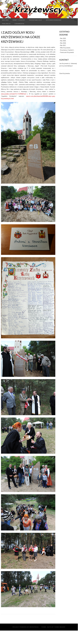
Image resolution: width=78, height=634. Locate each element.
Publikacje (6, 23)
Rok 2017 (63, 45)
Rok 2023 (5, 20)
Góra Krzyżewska (64, 73)
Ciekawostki (19, 23)
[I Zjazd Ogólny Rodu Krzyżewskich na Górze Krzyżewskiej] (28, 143)
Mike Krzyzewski (65, 47)
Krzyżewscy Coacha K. (67, 50)
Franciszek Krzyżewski (67, 52)
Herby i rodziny (19, 20)
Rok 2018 (63, 43)
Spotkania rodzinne (53, 20)
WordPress (34, 627)
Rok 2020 (63, 40)
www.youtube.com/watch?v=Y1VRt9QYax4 (13, 94)
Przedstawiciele (35, 20)
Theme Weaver (59, 627)
